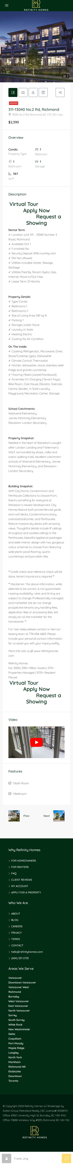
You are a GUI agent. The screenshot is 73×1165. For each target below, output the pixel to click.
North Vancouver (19, 1010)
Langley (13, 1052)
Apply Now (36, 210)
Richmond (14, 992)
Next (46, 816)
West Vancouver (18, 1001)
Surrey (12, 1015)
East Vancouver (18, 1006)
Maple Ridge (16, 1048)
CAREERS (16, 926)
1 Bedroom (20, 794)
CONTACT (17, 945)
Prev (26, 816)
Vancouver (15, 978)
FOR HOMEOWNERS (23, 860)
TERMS (15, 939)
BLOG (14, 920)
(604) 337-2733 (20, 958)
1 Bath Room (21, 783)
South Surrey (16, 1020)
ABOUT (15, 913)
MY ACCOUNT (19, 886)
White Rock (15, 1024)
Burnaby (13, 996)
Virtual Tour (23, 204)
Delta (11, 1034)
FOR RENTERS (20, 867)
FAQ (13, 873)
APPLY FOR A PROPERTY (26, 892)
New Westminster (19, 1029)
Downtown (15, 1076)
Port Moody (15, 1043)
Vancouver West (18, 987)
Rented (13, 103)
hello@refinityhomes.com (27, 951)
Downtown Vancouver (22, 982)
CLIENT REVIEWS (21, 879)
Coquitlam (14, 1038)
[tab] (12, 92)
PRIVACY (16, 932)
